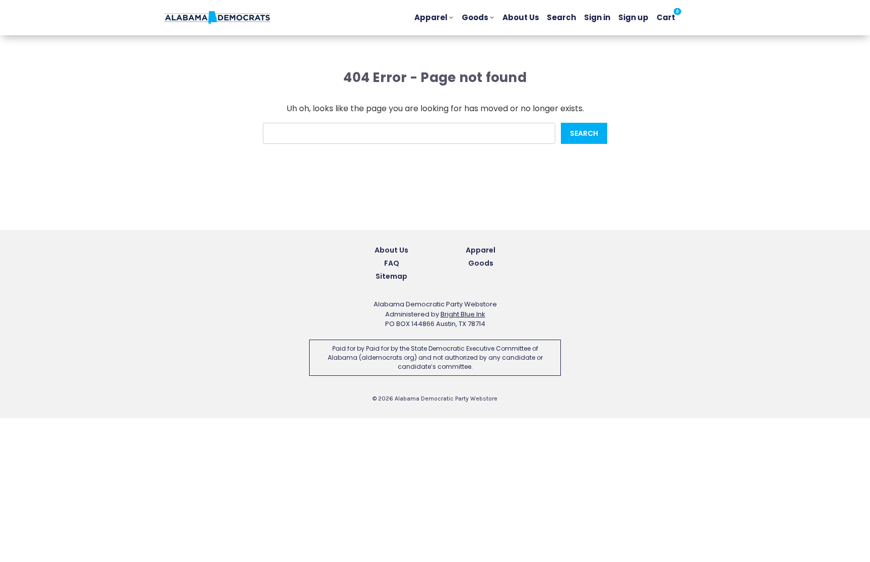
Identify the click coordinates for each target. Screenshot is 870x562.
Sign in (597, 17)
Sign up (633, 17)
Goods (475, 17)
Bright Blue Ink (463, 314)
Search (561, 17)
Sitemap (391, 276)
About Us (520, 17)
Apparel (431, 17)
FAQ (391, 263)
